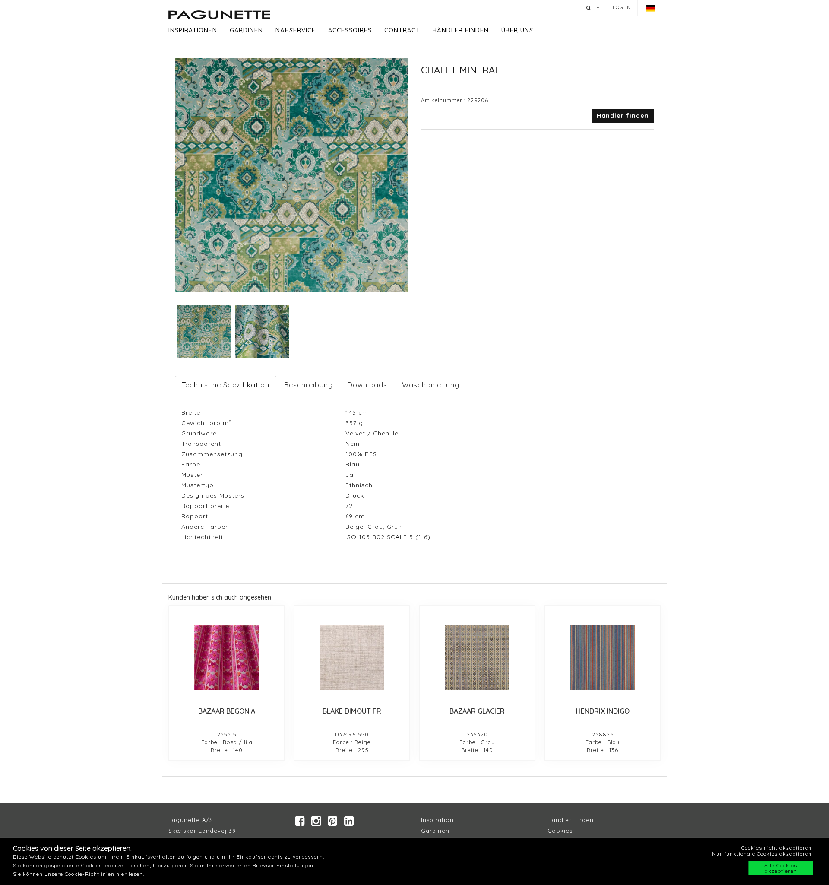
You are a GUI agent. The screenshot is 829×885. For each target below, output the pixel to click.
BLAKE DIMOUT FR (352, 711)
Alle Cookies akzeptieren (780, 868)
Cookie (558, 830)
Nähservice (295, 30)
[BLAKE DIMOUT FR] (352, 657)
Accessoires (350, 30)
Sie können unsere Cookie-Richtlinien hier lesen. (78, 874)
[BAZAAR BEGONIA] (227, 657)
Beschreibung (308, 385)
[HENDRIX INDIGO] (602, 657)
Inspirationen (192, 30)
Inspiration (437, 819)
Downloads (367, 385)
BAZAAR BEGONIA (226, 711)
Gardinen (246, 30)
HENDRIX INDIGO (603, 711)
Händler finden (461, 30)
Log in (622, 7)
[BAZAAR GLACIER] (477, 657)
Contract (402, 30)
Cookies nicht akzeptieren (776, 847)
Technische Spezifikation (225, 385)
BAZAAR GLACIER (477, 711)
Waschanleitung (430, 385)
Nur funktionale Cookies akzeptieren (762, 853)
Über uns (517, 30)
